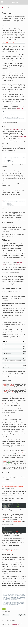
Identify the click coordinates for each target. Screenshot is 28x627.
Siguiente (21, 615)
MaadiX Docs (15, 2)
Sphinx (11, 623)
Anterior (6, 615)
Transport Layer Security (15, 129)
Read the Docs (15, 624)
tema (20, 623)
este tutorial (20, 108)
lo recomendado (22, 136)
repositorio (18, 264)
